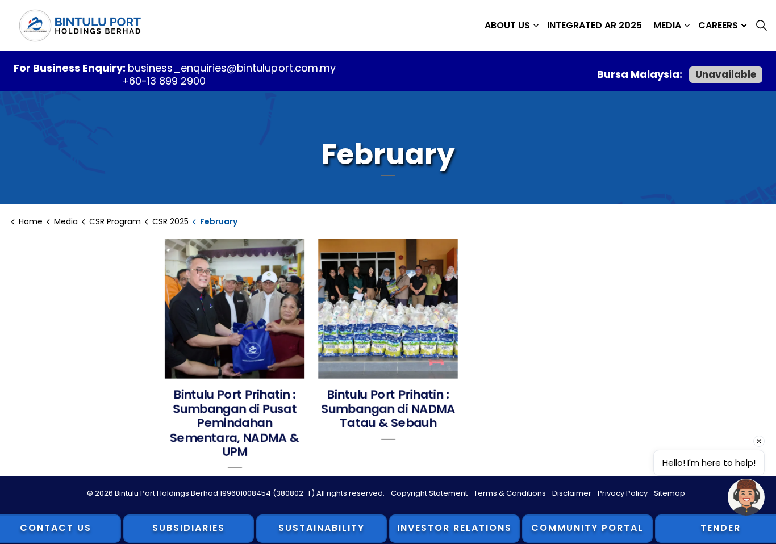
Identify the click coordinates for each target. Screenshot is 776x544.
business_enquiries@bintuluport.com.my (231, 68)
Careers (718, 25)
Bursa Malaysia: (641, 74)
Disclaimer (571, 493)
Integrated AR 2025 (594, 25)
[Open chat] (746, 497)
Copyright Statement (429, 493)
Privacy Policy (623, 493)
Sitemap (669, 493)
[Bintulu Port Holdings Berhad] (79, 26)
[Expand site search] (761, 25)
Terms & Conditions (510, 493)
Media (667, 25)
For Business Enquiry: (71, 68)
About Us (507, 25)
